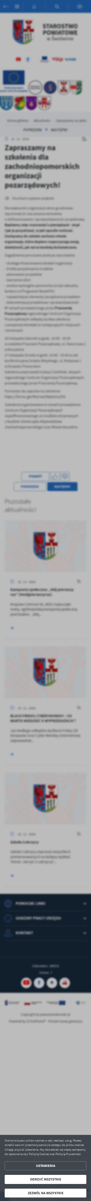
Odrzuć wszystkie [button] (45, 1179)
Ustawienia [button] (45, 1165)
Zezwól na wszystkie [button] (45, 1193)
